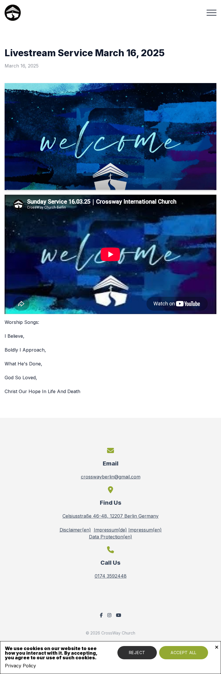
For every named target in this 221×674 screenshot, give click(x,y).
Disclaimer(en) (75, 530)
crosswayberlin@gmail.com (110, 477)
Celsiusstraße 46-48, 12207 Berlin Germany (110, 516)
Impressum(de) (110, 530)
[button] (211, 13)
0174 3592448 (111, 576)
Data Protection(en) (110, 537)
